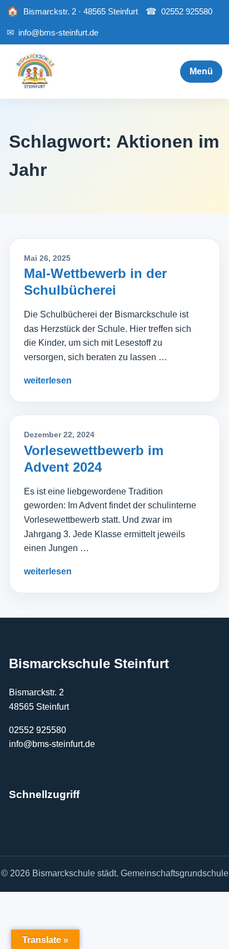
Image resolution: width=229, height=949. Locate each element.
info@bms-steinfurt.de (52, 32)
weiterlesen (48, 380)
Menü (201, 71)
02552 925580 (179, 11)
